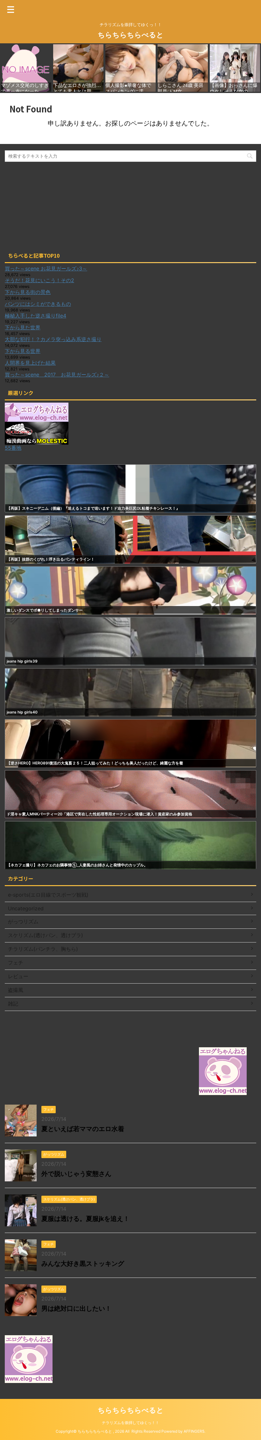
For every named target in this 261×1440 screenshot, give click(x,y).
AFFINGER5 (194, 1431)
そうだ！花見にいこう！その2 (39, 280)
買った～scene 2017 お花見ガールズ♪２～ (57, 374)
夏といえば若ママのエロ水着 (82, 1129)
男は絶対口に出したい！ (76, 1308)
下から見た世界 (22, 327)
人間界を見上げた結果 (30, 363)
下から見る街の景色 (28, 292)
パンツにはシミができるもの (38, 304)
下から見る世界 (22, 351)
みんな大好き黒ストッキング (82, 1263)
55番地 (13, 448)
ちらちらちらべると (131, 35)
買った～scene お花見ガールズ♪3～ (46, 268)
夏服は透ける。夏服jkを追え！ (85, 1218)
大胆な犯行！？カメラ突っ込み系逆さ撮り (53, 339)
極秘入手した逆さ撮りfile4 (35, 315)
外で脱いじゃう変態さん (76, 1174)
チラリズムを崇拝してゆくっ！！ (130, 1422)
